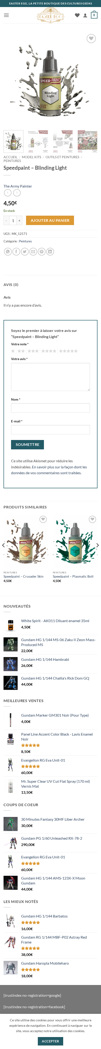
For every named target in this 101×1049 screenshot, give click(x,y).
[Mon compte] (85, 15)
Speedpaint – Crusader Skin (23, 576)
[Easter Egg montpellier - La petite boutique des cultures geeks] (50, 15)
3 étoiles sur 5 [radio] (32, 351)
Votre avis (19, 359)
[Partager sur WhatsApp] (8, 252)
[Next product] (7, 192)
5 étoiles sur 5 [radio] (68, 351)
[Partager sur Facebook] (16, 252)
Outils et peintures (62, 157)
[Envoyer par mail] (33, 252)
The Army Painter (18, 186)
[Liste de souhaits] (77, 15)
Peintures (12, 161)
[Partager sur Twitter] (25, 252)
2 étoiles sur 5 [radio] (20, 351)
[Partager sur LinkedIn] (50, 252)
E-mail (17, 421)
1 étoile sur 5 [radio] (12, 351)
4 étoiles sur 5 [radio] (48, 351)
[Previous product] (16, 192)
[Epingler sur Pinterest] (42, 252)
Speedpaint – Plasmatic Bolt (73, 576)
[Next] (89, 79)
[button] (6, 15)
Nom (15, 399)
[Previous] (11, 79)
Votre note (20, 344)
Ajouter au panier (50, 220)
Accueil (10, 157)
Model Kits (31, 157)
